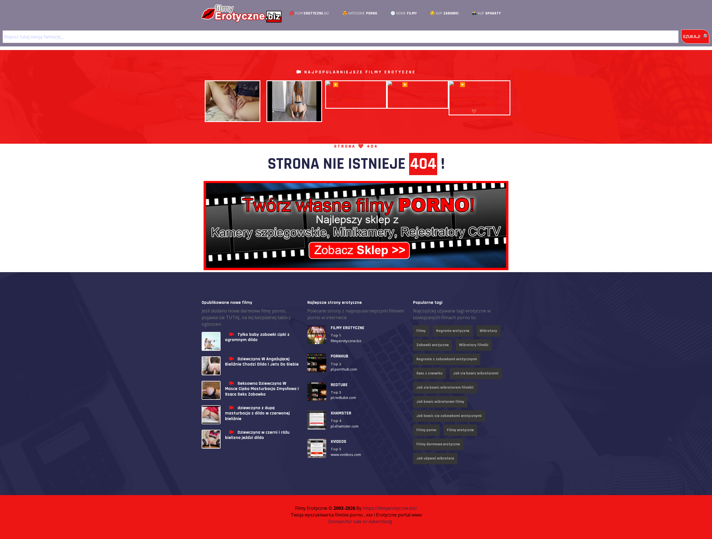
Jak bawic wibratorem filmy (440, 401)
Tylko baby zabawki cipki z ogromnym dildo (257, 337)
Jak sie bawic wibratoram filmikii (445, 387)
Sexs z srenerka (429, 373)
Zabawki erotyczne (432, 344)
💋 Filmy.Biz (309, 13)
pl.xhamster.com (345, 426)
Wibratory (488, 330)
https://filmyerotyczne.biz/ (390, 508)
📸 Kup (486, 13)
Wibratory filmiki (473, 344)
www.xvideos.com (346, 454)
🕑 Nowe (403, 13)
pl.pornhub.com (344, 369)
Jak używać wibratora (435, 458)
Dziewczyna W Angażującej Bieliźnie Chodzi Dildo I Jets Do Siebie (262, 361)
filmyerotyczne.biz (346, 340)
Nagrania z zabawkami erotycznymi (446, 359)
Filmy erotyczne (460, 430)
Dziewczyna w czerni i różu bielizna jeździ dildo (257, 435)
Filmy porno (426, 430)
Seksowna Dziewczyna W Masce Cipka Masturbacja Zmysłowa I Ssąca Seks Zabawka (262, 389)
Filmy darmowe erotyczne (438, 444)
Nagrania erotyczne (452, 330)
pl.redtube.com (343, 397)
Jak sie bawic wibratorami (475, 373)
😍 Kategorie (359, 13)
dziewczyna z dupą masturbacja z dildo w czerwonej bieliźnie (257, 413)
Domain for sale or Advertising (360, 521)
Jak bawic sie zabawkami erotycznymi (449, 415)
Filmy (421, 330)
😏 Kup (444, 13)
